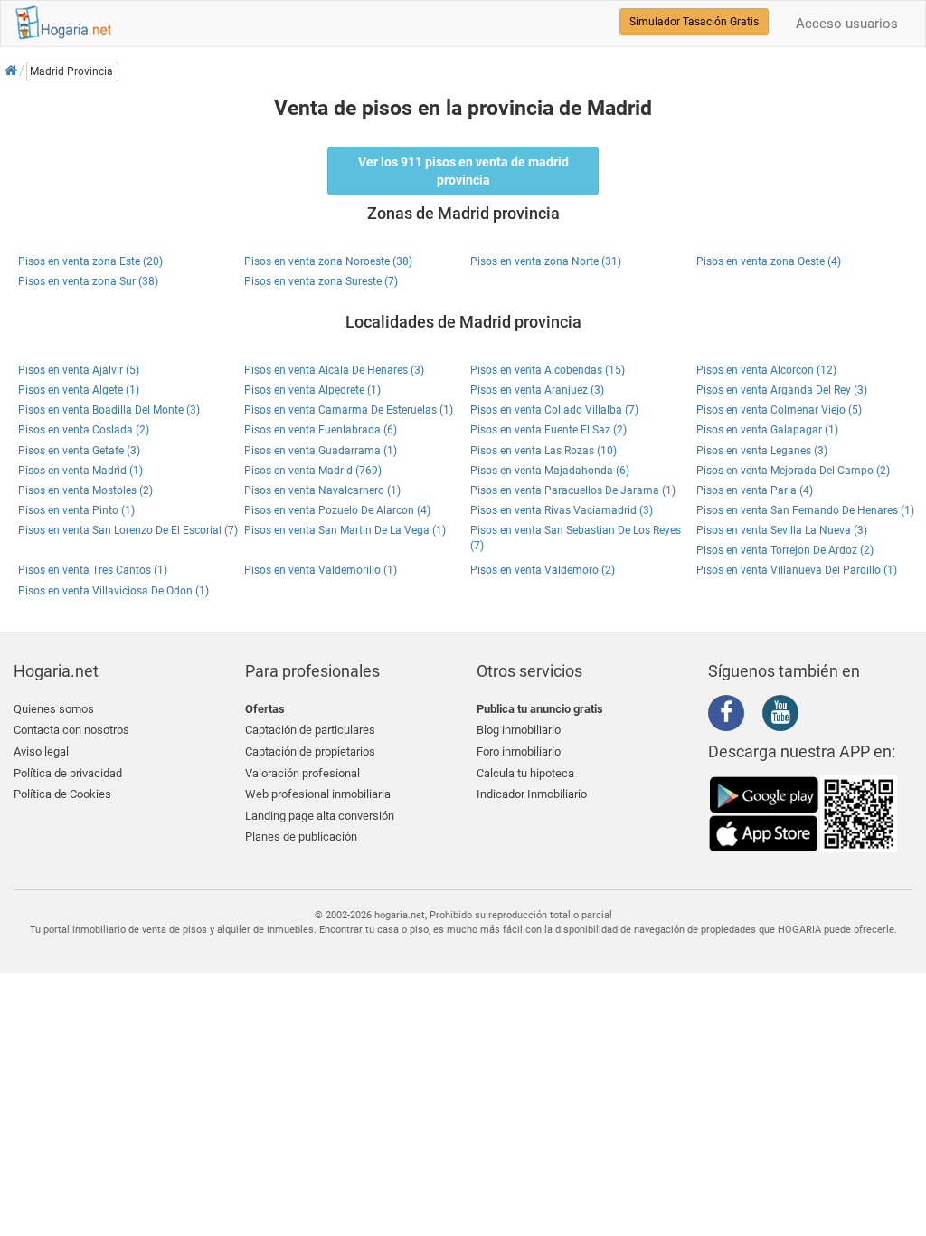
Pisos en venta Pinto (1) (76, 510)
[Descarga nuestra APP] (803, 812)
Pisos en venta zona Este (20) (90, 261)
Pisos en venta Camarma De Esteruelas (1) (348, 410)
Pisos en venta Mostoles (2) (85, 490)
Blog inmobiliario (519, 730)
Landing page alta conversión (319, 815)
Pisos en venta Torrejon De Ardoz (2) (785, 550)
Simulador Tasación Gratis (694, 21)
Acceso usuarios (847, 23)
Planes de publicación (301, 836)
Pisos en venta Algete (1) (78, 390)
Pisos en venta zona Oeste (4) (768, 261)
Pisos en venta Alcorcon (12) (766, 370)
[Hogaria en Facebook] (730, 716)
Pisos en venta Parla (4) (754, 490)
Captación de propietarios (310, 751)
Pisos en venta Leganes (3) (761, 450)
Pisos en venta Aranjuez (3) (537, 390)
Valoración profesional (302, 773)
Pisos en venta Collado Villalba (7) (554, 410)
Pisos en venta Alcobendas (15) (547, 370)
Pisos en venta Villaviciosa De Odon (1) (113, 591)
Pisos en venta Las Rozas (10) (543, 450)
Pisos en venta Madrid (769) (313, 470)
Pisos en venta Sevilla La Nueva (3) (781, 530)
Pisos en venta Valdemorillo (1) (320, 570)
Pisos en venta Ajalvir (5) (78, 370)
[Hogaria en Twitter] (757, 714)
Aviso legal (41, 751)
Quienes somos (54, 709)
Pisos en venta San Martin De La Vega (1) (345, 530)
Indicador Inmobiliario (532, 794)
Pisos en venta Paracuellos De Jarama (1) (573, 490)
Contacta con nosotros (71, 730)
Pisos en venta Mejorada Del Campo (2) (793, 470)
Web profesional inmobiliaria (318, 794)
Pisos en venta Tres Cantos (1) (92, 570)
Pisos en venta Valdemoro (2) (542, 570)
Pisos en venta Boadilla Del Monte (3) (109, 410)
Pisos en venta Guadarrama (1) (320, 450)
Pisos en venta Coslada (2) (83, 429)
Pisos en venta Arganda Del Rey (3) (781, 390)
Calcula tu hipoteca (525, 773)
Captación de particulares (310, 730)
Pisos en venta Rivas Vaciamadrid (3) (561, 510)
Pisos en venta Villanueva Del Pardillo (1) (796, 570)
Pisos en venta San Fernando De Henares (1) (805, 510)
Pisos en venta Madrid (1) (80, 470)
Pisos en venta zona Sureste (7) (321, 281)
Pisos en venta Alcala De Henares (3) (334, 370)
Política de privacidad (68, 773)
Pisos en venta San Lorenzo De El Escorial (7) (128, 530)
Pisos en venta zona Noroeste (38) (328, 261)
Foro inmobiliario (519, 751)
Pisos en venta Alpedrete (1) (312, 390)
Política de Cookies (62, 794)
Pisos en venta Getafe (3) (79, 450)
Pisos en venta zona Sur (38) (88, 281)
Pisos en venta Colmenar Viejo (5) (779, 410)
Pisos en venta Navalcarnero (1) (322, 490)
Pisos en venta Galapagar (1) (767, 429)
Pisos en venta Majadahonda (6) (549, 470)
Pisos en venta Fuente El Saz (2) (548, 429)
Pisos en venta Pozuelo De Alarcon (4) (337, 510)
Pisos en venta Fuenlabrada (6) (320, 429)
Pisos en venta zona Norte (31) (545, 261)
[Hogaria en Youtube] (785, 716)
